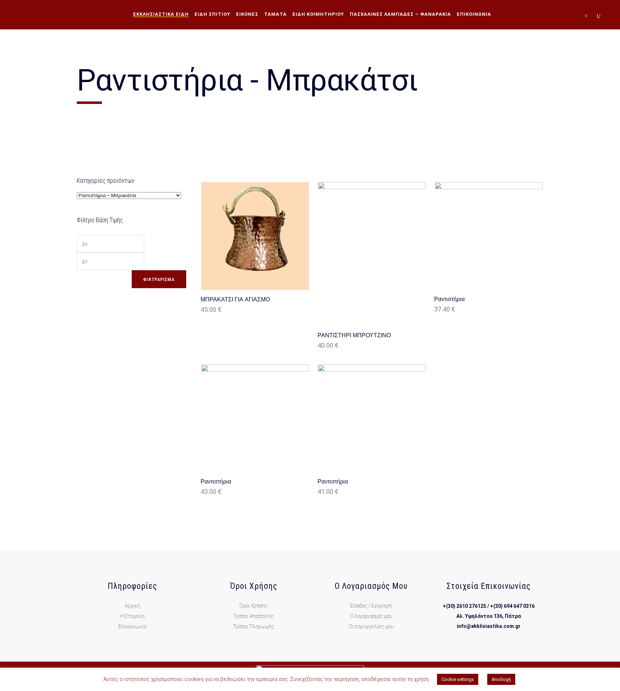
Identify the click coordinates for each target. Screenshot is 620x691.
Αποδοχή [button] (501, 679)
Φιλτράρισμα (159, 279)
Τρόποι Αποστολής (253, 616)
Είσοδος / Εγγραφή (371, 606)
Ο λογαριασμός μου (371, 616)
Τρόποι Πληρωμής (253, 626)
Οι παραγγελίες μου (371, 626)
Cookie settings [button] (457, 679)
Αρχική (132, 606)
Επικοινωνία (132, 626)
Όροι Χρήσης (253, 606)
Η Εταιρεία (132, 616)
